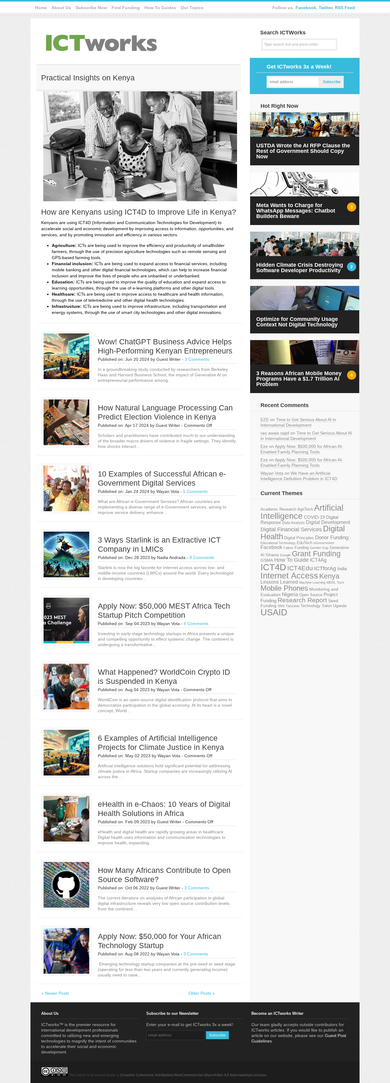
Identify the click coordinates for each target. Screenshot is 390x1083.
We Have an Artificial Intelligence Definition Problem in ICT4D (299, 476)
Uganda (339, 606)
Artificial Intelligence (302, 512)
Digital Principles (299, 538)
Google (285, 555)
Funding (302, 547)
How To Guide (291, 560)
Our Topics (192, 7)
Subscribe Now (91, 7)
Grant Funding (316, 553)
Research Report (302, 599)
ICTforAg (325, 568)
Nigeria (290, 594)
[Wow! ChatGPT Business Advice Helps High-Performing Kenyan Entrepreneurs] (66, 377)
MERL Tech (335, 582)
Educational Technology (278, 543)
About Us (61, 7)
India (342, 568)
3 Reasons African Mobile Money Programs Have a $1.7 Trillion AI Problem (299, 378)
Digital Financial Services (291, 529)
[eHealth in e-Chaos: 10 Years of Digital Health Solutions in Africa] (66, 840)
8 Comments (202, 557)
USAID (274, 612)
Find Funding (126, 7)
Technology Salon (316, 605)
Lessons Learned (279, 582)
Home (41, 7)
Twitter (325, 7)
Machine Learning (312, 582)
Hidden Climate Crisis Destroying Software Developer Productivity (299, 267)
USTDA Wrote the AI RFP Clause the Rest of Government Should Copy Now (303, 151)
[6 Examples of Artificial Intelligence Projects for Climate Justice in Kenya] (66, 774)
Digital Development (328, 522)
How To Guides (160, 7)
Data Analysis (293, 523)
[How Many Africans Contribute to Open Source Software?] (66, 906)
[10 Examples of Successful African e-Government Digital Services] (66, 509)
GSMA (267, 560)
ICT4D (273, 567)
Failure (288, 548)
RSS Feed (345, 7)
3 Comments (197, 359)
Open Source (310, 594)
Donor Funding (331, 537)
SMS (281, 606)
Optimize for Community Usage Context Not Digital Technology (297, 322)
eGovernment (324, 543)
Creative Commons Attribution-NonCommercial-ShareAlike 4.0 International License (193, 1075)
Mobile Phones (284, 588)
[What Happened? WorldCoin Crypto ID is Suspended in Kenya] (66, 707)
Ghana (272, 555)
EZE (265, 419)
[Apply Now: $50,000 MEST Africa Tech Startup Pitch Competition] (66, 641)
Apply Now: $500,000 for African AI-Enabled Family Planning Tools (302, 449)
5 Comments (195, 491)
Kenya (329, 576)
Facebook (306, 7)
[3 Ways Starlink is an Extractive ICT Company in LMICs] (66, 575)
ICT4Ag (318, 560)
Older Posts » (202, 993)
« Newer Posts (55, 993)
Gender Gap (319, 548)
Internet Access (289, 575)
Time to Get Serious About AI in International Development (298, 422)
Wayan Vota (272, 473)
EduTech (304, 543)
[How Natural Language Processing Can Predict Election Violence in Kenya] (66, 443)
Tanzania (292, 606)
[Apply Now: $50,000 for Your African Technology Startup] (66, 972)
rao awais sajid (275, 433)
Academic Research (278, 509)
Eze (264, 446)
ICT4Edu (300, 567)
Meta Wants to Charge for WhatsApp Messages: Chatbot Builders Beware (295, 210)
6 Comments (196, 623)
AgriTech (305, 509)
